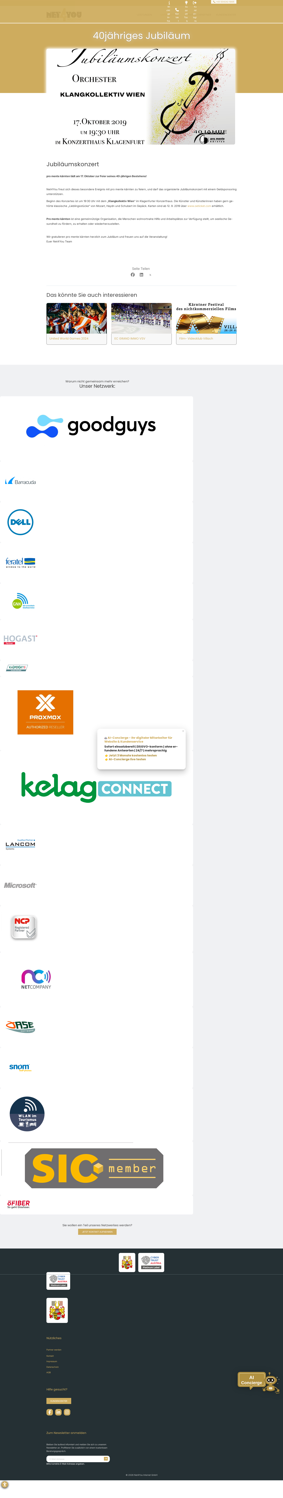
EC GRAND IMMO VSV (129, 338)
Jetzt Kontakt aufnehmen (97, 1232)
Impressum (51, 1361)
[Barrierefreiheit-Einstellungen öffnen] (4, 1484)
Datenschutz (52, 1367)
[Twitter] (150, 275)
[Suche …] (49, 3)
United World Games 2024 (69, 338)
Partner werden (53, 1349)
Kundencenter (58, 1401)
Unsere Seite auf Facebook (49, 1412)
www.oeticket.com (199, 205)
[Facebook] (132, 275)
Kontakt (50, 1356)
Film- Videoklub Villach (196, 338)
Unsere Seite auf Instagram (67, 1412)
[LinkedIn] (141, 275)
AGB (48, 1372)
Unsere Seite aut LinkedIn (58, 1412)
